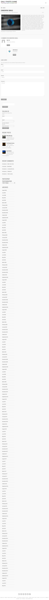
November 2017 (5, 451)
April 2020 (4, 379)
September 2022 (5, 307)
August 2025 (4, 220)
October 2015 (4, 513)
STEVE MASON (19, 597)
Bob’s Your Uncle (11, 163)
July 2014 (4, 550)
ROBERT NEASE (7, 597)
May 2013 (4, 585)
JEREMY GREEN (31, 597)
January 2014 (4, 565)
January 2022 (4, 327)
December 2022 (5, 299)
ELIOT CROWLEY (22, 598)
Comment (3, 81)
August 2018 (4, 429)
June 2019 (4, 404)
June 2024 (4, 254)
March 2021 (4, 351)
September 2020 (5, 366)
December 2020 (5, 359)
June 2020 (4, 374)
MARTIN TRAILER (25, 597)
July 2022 (4, 312)
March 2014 (4, 560)
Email (2, 70)
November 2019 (5, 391)
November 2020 (5, 361)
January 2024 (4, 267)
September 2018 (5, 426)
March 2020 (4, 381)
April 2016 (4, 498)
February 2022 (4, 324)
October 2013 (4, 573)
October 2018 (4, 424)
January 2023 (4, 297)
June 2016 (4, 493)
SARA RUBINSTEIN (29, 598)
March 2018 (4, 441)
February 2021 (4, 354)
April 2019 (4, 409)
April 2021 (4, 349)
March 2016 (4, 501)
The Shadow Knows (10, 143)
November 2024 (5, 242)
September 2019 (5, 396)
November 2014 (5, 540)
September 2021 (5, 336)
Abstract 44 (10, 171)
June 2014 (4, 553)
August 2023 (4, 279)
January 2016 (4, 506)
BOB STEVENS (37, 597)
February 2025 (4, 235)
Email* (3, 120)
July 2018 (4, 431)
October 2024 (4, 244)
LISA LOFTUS (42, 597)
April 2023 (4, 289)
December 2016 (5, 478)
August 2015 (4, 518)
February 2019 (4, 414)
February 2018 (4, 443)
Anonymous (4, 163)
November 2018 (5, 421)
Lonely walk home (11, 168)
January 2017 (4, 476)
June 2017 (4, 463)
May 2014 (4, 555)
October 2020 (4, 364)
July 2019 (4, 401)
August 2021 (4, 339)
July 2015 (4, 521)
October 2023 (4, 274)
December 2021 (5, 329)
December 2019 (5, 389)
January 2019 (4, 416)
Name (2, 64)
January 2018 (4, 446)
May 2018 (4, 436)
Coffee (41, 7)
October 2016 (4, 483)
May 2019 (4, 406)
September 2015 (5, 516)
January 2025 (4, 237)
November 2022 (5, 302)
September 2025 (5, 217)
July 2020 (4, 371)
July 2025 (4, 222)
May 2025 (4, 227)
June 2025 (4, 225)
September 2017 (5, 456)
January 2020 (4, 386)
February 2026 (4, 205)
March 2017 (4, 471)
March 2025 (4, 232)
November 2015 (5, 511)
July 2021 (4, 341)
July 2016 (4, 491)
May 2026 (4, 197)
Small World (8, 150)
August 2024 (4, 249)
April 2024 (4, 259)
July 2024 (4, 252)
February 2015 (4, 533)
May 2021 (4, 346)
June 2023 (4, 284)
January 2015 (4, 535)
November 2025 (5, 212)
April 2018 (4, 438)
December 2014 (5, 538)
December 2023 (5, 269)
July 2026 (4, 192)
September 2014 (5, 545)
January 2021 (4, 356)
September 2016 (5, 486)
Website (2, 75)
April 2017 (4, 468)
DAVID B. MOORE (13, 597)
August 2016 (4, 488)
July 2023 (4, 282)
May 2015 (4, 525)
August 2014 (4, 548)
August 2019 (4, 399)
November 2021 (5, 332)
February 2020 (4, 384)
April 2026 (4, 200)
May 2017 (4, 466)
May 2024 (4, 257)
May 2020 (4, 376)
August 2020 (4, 369)
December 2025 (5, 210)
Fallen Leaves (10, 173)
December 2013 (5, 568)
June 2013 (4, 583)
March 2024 (4, 262)
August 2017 (4, 458)
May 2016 (4, 496)
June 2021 (4, 344)
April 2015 (4, 528)
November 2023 (5, 272)
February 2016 (4, 503)
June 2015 (4, 523)
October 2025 (4, 215)
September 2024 (5, 247)
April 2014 (4, 558)
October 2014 (4, 543)
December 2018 (5, 419)
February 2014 (4, 563)
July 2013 (4, 580)
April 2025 (4, 230)
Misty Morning (9, 135)
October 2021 (4, 334)
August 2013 (4, 578)
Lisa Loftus (4, 166)
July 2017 (4, 461)
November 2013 (5, 570)
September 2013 (5, 575)
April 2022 (4, 319)
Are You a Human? (5, 123)
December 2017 (5, 448)
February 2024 (4, 264)
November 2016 (5, 481)
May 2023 (4, 287)
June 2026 (4, 195)
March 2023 (4, 292)
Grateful (3, 7)
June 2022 (4, 314)
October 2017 (4, 453)
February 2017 (4, 473)
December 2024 (5, 240)
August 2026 (4, 190)
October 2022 (4, 304)
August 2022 (4, 309)
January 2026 (4, 207)
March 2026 (4, 202)
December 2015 (5, 508)
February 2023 (4, 294)
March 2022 (4, 322)
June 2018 (4, 433)
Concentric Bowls (7, 10)
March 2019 (4, 411)
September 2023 (5, 277)
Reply (14, 54)
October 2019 (4, 394)
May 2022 (4, 317)
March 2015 (4, 530)
